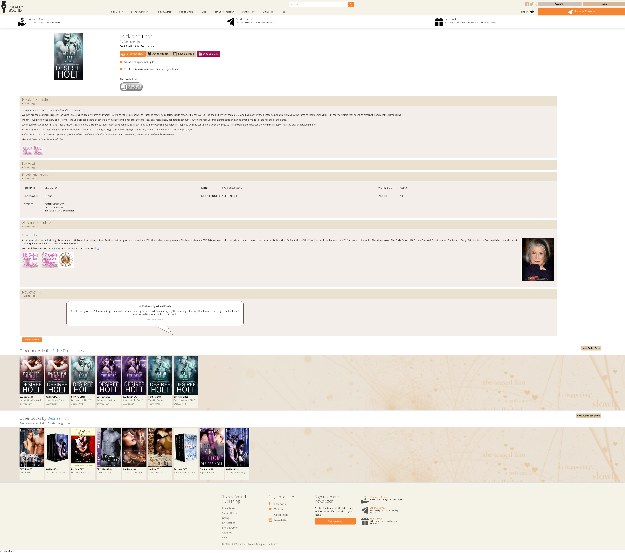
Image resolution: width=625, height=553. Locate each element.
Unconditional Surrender (31, 400)
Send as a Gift (210, 53)
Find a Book (228, 508)
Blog (204, 11)
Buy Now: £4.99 (26, 397)
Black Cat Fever (155, 472)
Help (283, 11)
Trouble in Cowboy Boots (134, 472)
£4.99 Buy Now (134, 53)
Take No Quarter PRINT (184, 400)
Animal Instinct (26, 472)
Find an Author (164, 11)
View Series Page (591, 348)
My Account (228, 522)
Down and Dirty (104, 472)
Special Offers (186, 11)
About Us (227, 532)
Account (559, 3)
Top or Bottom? (207, 472)
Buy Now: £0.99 (154, 469)
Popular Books (583, 11)
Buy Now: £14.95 (78, 397)
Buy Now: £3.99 (52, 469)
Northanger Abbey (80, 472)
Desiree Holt (133, 42)
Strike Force (63, 350)
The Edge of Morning (235, 472)
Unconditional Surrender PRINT (57, 400)
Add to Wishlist (160, 53)
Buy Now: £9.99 (180, 469)
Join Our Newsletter (224, 11)
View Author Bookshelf (588, 415)
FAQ (224, 537)
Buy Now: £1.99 (129, 469)
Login (604, 3)
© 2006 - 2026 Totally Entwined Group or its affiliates (250, 544)
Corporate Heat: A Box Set (185, 472)
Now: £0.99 (27, 469)
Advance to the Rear (106, 400)
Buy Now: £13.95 (53, 397)
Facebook (55, 248)
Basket (525, 11)
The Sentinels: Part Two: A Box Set (57, 472)
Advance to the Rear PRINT (134, 400)
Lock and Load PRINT (81, 400)
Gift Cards (268, 11)
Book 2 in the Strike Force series (137, 46)
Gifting (225, 517)
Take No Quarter (156, 400)
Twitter (70, 248)
